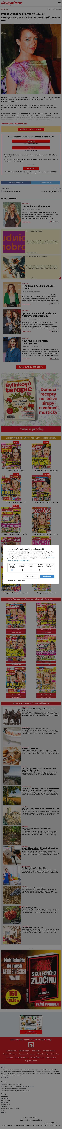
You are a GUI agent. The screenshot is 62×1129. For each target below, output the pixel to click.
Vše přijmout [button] (47, 576)
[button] (31, 560)
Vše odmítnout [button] (31, 576)
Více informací (50, 558)
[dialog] (31, 564)
